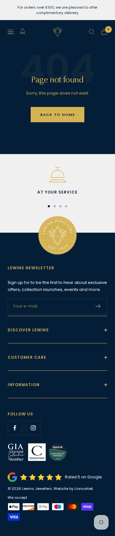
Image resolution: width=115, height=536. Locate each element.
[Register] (98, 306)
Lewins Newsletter (31, 268)
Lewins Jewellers (37, 488)
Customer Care (27, 357)
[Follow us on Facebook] (15, 428)
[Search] (92, 32)
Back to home (57, 114)
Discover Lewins (28, 330)
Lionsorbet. (84, 488)
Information (24, 384)
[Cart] (104, 32)
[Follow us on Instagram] (33, 428)
